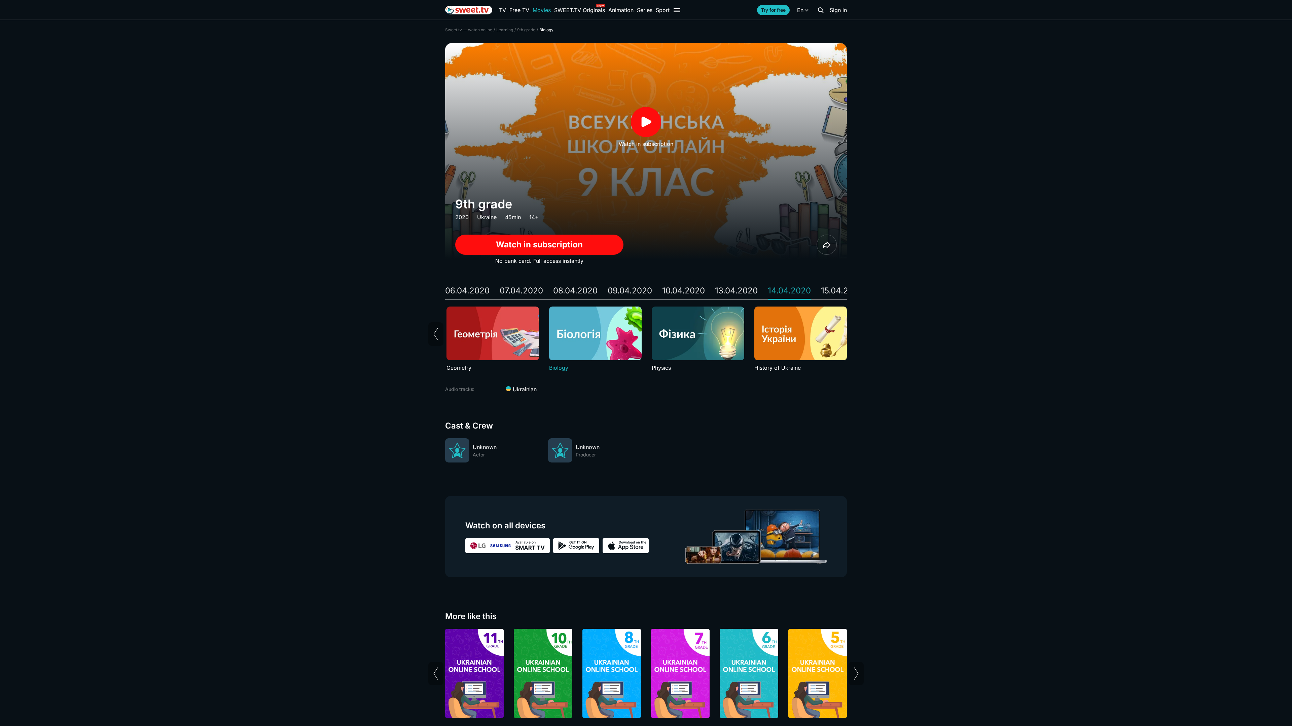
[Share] (827, 245)
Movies (542, 10)
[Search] (821, 10)
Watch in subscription (539, 244)
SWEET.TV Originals (579, 10)
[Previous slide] (435, 334)
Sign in (838, 10)
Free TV (519, 10)
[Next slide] (856, 673)
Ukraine (487, 217)
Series (644, 10)
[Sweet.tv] (468, 10)
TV (502, 10)
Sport (663, 10)
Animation (621, 10)
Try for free (773, 10)
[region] (646, 339)
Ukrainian (524, 389)
